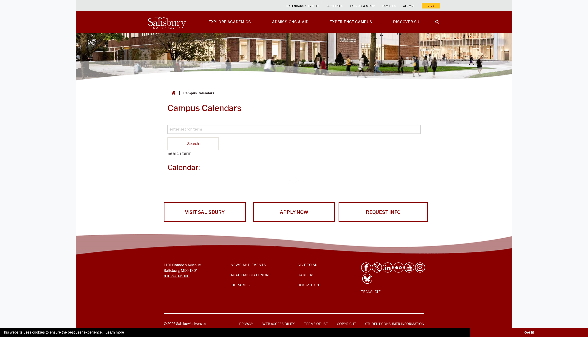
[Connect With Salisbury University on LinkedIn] (388, 267)
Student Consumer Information (394, 324)
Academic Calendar (251, 275)
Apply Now (294, 212)
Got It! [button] (529, 332)
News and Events (248, 265)
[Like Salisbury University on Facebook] (366, 267)
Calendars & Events (302, 6)
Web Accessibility (278, 324)
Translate (371, 292)
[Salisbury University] (167, 22)
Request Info (383, 212)
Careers (306, 275)
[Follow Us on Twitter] (377, 267)
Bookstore (309, 285)
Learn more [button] (114, 332)
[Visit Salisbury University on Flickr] (398, 267)
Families (389, 6)
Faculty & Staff (362, 6)
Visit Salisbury (205, 212)
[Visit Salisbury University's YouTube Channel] (409, 267)
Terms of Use (316, 324)
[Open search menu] (434, 19)
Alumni (408, 6)
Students (335, 6)
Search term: (179, 153)
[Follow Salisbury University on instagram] (420, 267)
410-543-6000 (176, 276)
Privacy (246, 324)
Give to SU (307, 265)
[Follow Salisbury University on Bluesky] (367, 279)
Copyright (346, 324)
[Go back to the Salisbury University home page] (172, 93)
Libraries (240, 285)
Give (431, 5)
